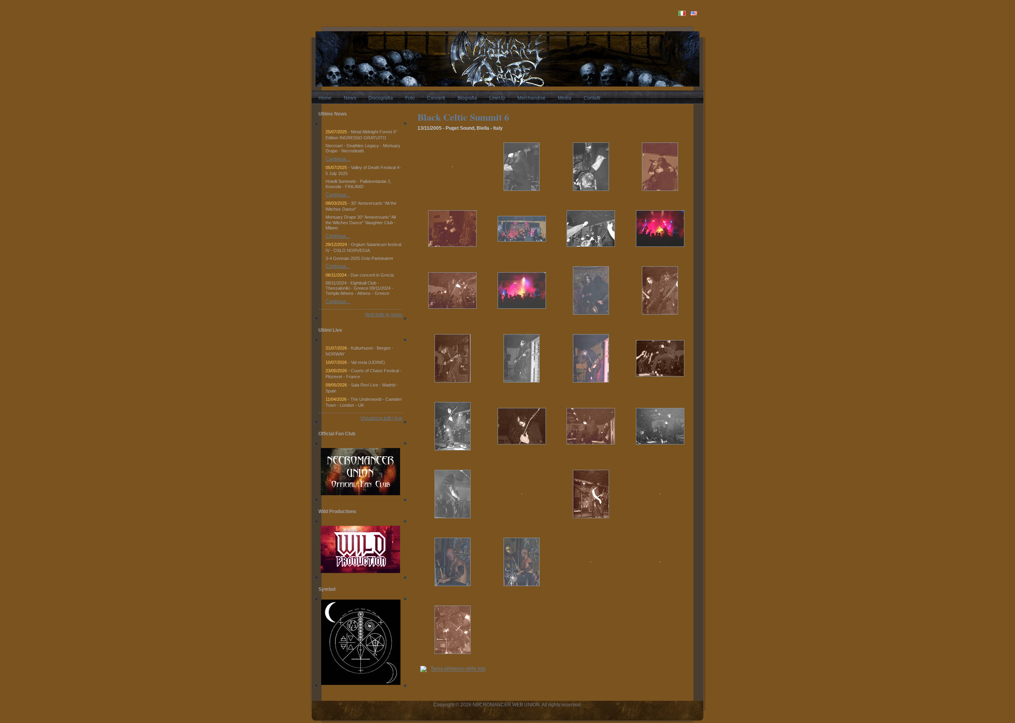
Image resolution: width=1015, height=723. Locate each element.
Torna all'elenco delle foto (458, 669)
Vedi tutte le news (383, 314)
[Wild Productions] (360, 549)
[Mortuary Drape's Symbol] (360, 683)
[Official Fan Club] (360, 471)
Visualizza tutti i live (381, 418)
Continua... (338, 159)
